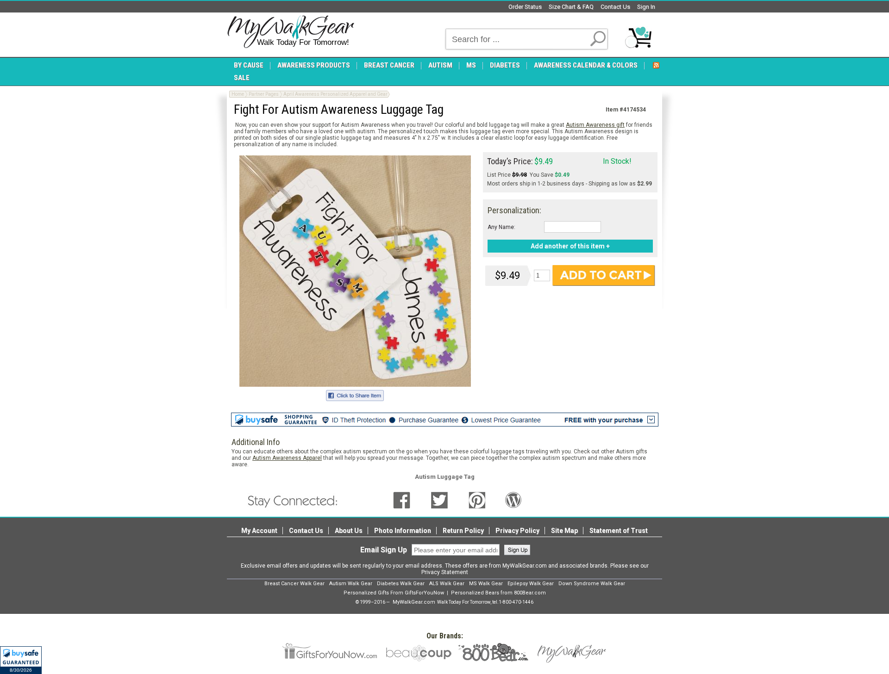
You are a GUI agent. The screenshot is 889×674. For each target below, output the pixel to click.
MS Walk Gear (486, 584)
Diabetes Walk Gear (401, 584)
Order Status (525, 6)
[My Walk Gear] (290, 32)
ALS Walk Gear (446, 584)
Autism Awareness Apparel (287, 458)
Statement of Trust (618, 530)
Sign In (646, 6)
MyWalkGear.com (414, 602)
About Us (349, 530)
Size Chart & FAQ (571, 6)
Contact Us (615, 6)
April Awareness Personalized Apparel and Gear (335, 94)
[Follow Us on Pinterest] (477, 499)
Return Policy (463, 530)
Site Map (564, 530)
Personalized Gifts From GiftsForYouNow (394, 593)
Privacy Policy (517, 530)
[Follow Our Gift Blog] (513, 499)
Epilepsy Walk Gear (530, 584)
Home (238, 94)
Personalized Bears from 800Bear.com (498, 593)
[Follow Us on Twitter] (439, 499)
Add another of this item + (570, 246)
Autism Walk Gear (350, 584)
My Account (259, 530)
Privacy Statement (444, 572)
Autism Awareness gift (595, 125)
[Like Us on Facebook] (401, 499)
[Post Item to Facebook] (355, 394)
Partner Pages (264, 94)
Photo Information (402, 530)
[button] (21, 660)
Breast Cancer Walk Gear (294, 584)
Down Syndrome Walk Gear (591, 584)
